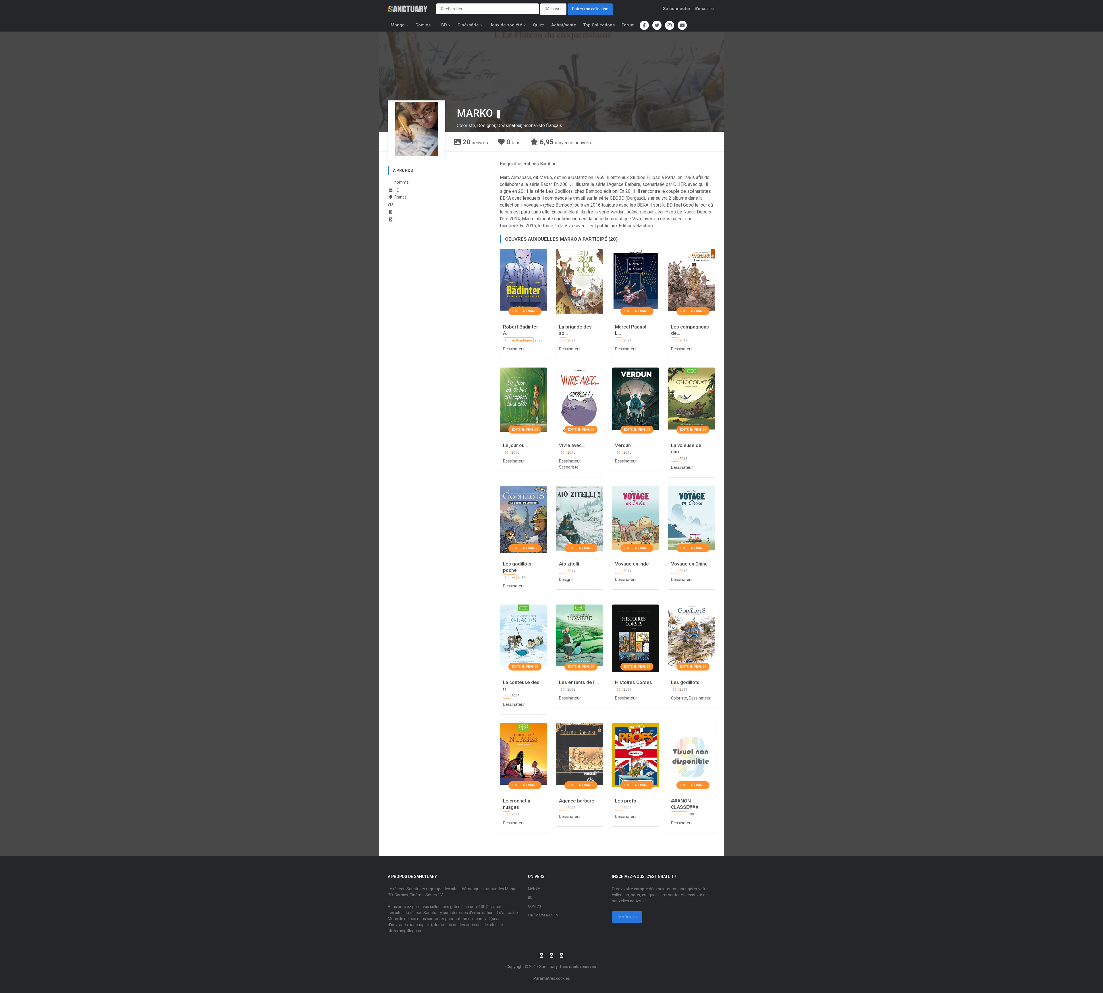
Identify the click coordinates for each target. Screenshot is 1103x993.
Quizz (538, 25)
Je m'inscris (627, 917)
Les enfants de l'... (579, 682)
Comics (423, 25)
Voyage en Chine (689, 564)
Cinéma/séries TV (543, 915)
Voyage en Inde (632, 564)
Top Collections (599, 25)
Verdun (623, 445)
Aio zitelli (569, 564)
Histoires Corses (633, 682)
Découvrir (553, 9)
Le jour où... (515, 445)
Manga (398, 25)
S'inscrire (704, 8)
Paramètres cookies (551, 978)
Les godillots (685, 682)
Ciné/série (468, 25)
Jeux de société (505, 25)
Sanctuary (548, 966)
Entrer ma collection (590, 9)
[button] (498, 114)
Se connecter (677, 8)
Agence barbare (576, 801)
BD (444, 25)
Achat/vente (563, 25)
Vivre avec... (572, 445)
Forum (628, 25)
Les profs (625, 801)
